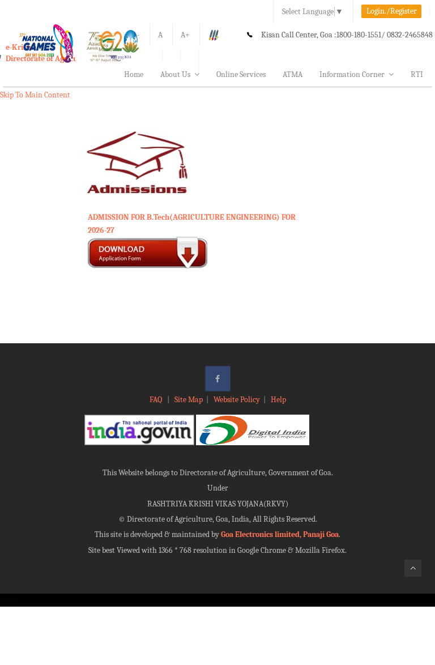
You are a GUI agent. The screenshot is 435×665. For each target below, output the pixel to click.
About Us (175, 74)
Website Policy (237, 399)
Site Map (188, 399)
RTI (417, 74)
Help (278, 399)
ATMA (292, 74)
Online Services (241, 74)
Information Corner (352, 74)
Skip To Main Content (35, 95)
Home (133, 74)
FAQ (157, 399)
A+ (185, 35)
